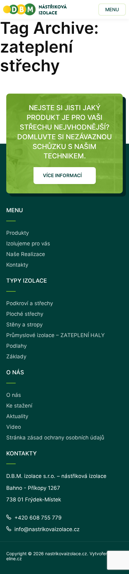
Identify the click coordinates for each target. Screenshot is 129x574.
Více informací (62, 175)
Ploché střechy (24, 314)
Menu (112, 10)
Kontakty (17, 265)
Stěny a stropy (24, 324)
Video (13, 427)
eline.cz (14, 558)
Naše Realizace (25, 254)
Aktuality (17, 416)
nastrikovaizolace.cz (66, 553)
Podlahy (16, 346)
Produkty (17, 233)
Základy (16, 356)
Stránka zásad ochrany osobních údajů (55, 437)
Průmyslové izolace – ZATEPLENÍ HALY (55, 335)
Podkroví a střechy (29, 303)
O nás (13, 395)
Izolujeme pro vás (28, 243)
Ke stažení (19, 405)
